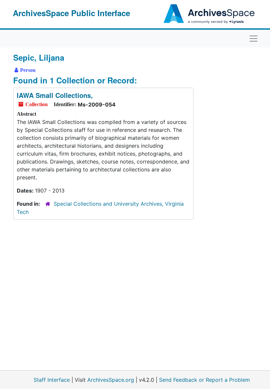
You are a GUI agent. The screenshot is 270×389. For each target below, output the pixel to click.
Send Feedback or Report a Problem (204, 379)
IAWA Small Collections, (55, 95)
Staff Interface (52, 379)
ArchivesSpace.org (110, 379)
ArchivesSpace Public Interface (71, 12)
